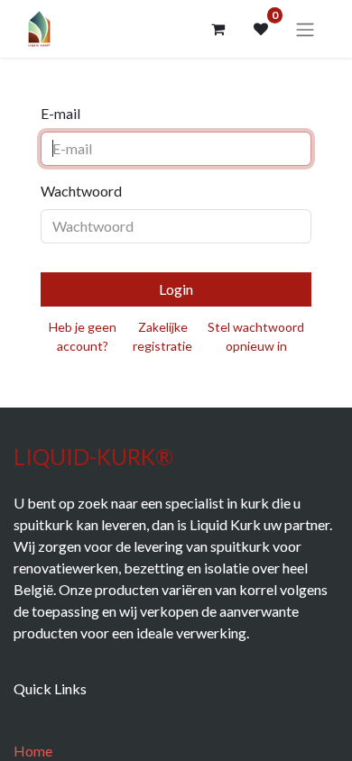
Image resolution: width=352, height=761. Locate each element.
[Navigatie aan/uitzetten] (305, 29)
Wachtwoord (81, 190)
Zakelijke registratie (162, 336)
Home (33, 750)
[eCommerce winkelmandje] (217, 29)
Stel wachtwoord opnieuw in (256, 336)
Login (176, 289)
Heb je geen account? (82, 336)
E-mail (60, 113)
